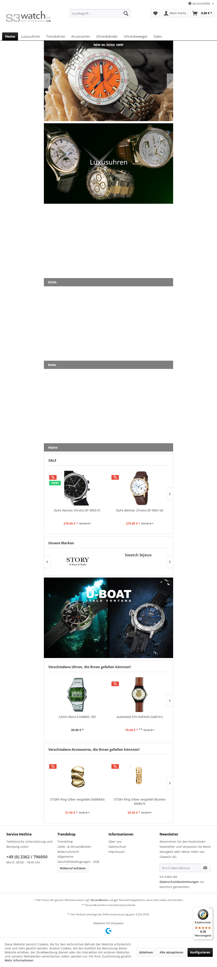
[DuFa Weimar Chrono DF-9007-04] (140, 488)
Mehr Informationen (19, 960)
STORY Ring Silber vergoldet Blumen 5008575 (140, 801)
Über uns (115, 842)
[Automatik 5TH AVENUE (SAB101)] (140, 694)
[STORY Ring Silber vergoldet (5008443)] (77, 777)
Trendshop (65, 842)
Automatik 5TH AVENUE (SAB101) (140, 717)
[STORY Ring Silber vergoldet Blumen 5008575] (140, 777)
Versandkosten (99, 900)
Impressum (116, 852)
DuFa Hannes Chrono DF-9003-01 (77, 510)
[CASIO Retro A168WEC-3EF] (77, 694)
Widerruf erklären (73, 868)
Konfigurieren (200, 952)
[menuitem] (100, 15)
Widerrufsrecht (68, 852)
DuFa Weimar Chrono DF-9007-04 (139, 510)
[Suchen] (125, 13)
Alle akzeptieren (171, 952)
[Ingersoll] (138, 561)
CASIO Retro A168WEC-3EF (77, 717)
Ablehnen (146, 952)
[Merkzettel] (155, 13)
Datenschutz (117, 847)
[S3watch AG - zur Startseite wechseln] (28, 19)
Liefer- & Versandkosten (74, 847)
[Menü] (210, 909)
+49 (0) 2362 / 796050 (26, 857)
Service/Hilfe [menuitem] (201, 3)
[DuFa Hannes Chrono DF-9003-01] (77, 488)
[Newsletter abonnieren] (205, 868)
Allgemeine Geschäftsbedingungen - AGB (78, 859)
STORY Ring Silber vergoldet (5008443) (77, 799)
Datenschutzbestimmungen (179, 882)
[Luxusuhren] (108, 163)
